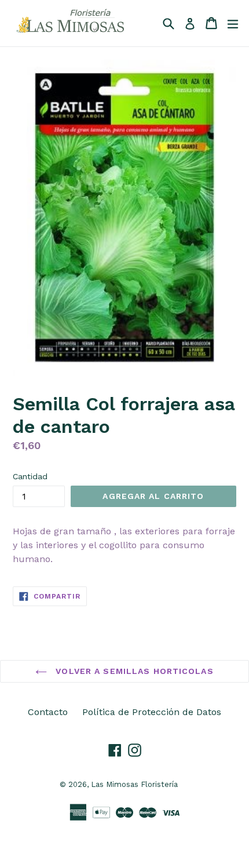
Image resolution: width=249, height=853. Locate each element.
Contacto (48, 711)
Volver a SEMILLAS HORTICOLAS (133, 671)
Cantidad (30, 476)
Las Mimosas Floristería (134, 784)
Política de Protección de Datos (151, 711)
